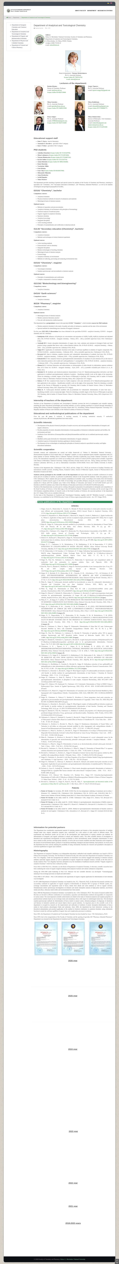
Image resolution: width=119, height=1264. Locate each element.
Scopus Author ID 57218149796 (60, 153)
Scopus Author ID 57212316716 (57, 159)
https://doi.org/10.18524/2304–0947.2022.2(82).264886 (61, 604)
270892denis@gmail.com (59, 121)
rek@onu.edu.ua (56, 90)
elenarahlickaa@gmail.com (100, 106)
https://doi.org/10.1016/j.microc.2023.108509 (59, 522)
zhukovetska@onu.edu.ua (95, 125)
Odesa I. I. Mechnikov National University (72, 1259)
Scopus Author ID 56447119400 (56, 123)
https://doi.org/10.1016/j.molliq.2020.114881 (59, 637)
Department (16, 17)
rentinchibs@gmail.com (99, 123)
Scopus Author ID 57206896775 (97, 108)
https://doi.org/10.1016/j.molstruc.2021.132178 (60, 571)
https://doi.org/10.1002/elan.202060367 (55, 631)
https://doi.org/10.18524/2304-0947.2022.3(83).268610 (96, 622)
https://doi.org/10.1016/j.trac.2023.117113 (58, 513)
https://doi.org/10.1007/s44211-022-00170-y (58, 586)
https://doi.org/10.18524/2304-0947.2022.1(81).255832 (68, 580)
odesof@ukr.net (54, 45)
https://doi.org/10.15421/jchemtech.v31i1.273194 (57, 535)
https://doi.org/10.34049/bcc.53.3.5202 (69, 668)
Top (117, 1262)
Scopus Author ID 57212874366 (97, 127)
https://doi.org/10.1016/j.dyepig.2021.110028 (59, 564)
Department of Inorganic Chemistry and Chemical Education (19, 27)
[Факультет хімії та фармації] (19, 10)
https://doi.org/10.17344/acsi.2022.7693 (55, 529)
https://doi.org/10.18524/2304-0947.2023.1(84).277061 (74, 549)
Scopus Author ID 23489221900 (57, 108)
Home (9, 17)
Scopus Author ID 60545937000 (54, 170)
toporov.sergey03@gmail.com (101, 90)
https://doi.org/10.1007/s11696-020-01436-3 (73, 644)
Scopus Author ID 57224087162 (60, 157)
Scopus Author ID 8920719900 (56, 92)
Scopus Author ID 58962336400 (58, 162)
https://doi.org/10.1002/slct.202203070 (84, 591)
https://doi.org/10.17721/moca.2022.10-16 (55, 557)
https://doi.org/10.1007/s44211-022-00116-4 (87, 597)
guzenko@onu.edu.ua (58, 106)
